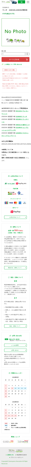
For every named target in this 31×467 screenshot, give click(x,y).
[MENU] (28, 2)
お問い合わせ (15, 350)
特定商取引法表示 (22, 455)
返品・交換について (14, 326)
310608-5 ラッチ (21, 116)
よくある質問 (15, 345)
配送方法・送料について (15, 267)
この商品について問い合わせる (13, 64)
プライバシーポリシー (17, 457)
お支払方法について (14, 217)
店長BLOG (10, 455)
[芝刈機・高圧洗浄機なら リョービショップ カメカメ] (8, 441)
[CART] (21, 1)
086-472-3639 (14, 339)
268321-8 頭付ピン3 (22, 125)
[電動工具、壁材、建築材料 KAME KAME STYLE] (22, 441)
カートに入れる (14, 59)
